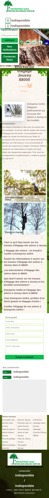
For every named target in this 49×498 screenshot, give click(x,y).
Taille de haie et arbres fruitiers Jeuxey (8, 432)
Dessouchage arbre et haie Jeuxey (23, 432)
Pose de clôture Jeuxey (24, 440)
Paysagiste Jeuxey (22, 446)
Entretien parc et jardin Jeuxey (24, 424)
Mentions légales (24, 493)
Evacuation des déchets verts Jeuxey (8, 423)
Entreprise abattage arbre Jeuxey (39, 423)
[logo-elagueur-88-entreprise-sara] (19, 7)
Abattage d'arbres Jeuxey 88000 (39, 432)
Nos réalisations (10, 48)
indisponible (20, 20)
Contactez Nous (10, 58)
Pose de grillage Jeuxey (8, 440)
